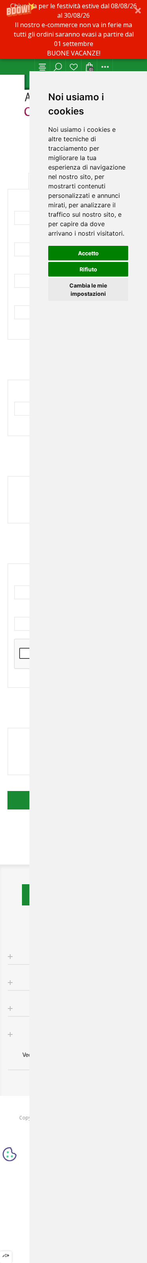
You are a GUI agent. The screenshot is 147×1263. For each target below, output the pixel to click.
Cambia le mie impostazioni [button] (88, 289)
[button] (73, 29)
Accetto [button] (88, 253)
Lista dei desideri (74, 67)
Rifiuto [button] (88, 269)
